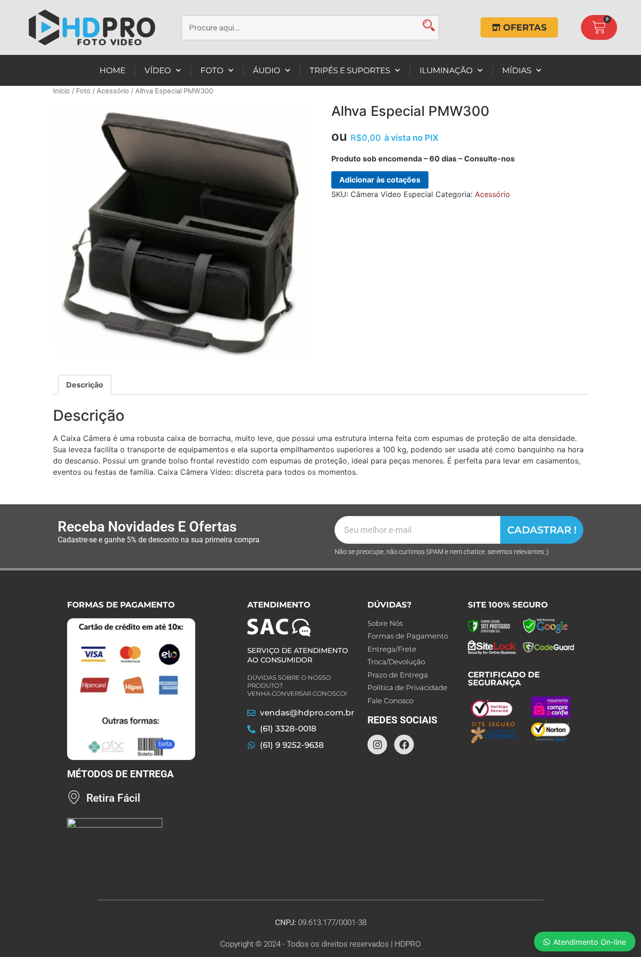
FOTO (211, 70)
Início (61, 91)
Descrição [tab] (84, 384)
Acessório (113, 91)
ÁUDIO (266, 70)
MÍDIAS (516, 70)
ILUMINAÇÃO (446, 70)
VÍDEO (158, 70)
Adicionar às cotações (379, 179)
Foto (83, 91)
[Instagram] (377, 744)
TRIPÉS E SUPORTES (350, 70)
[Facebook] (404, 744)
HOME (112, 70)
